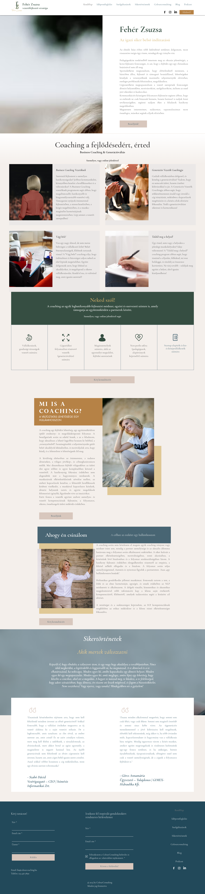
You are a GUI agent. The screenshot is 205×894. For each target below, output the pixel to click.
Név (14, 822)
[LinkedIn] (175, 12)
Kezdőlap (179, 810)
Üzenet (15, 844)
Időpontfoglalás (179, 818)
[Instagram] (170, 12)
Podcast (179, 861)
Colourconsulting (179, 844)
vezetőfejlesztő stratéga (35, 8)
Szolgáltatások (179, 827)
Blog (179, 852)
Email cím (17, 833)
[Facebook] (164, 12)
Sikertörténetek (179, 835)
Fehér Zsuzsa (31, 4)
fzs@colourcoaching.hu (27, 870)
